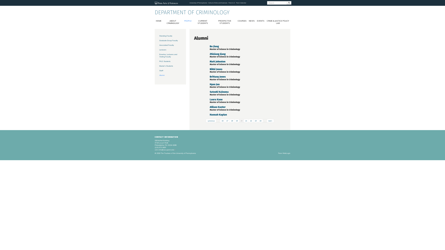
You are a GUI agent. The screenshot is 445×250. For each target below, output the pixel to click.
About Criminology (173, 22)
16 (222, 121)
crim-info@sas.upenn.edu (164, 150)
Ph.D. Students (164, 61)
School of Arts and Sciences (217, 3)
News (252, 21)
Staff (161, 71)
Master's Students (166, 66)
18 (232, 121)
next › (270, 121)
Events (260, 21)
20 (241, 121)
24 (260, 121)
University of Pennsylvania (198, 3)
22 (251, 121)
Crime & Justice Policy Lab (278, 22)
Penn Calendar (241, 3)
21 (246, 121)
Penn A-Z (232, 3)
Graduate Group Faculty (168, 40)
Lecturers (162, 50)
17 (227, 121)
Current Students (203, 22)
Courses (242, 21)
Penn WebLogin (284, 153)
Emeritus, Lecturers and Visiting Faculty (168, 55)
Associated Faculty (166, 45)
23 (256, 121)
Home (158, 21)
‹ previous (211, 121)
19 (237, 121)
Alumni (162, 75)
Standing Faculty (165, 36)
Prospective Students (224, 22)
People (188, 21)
